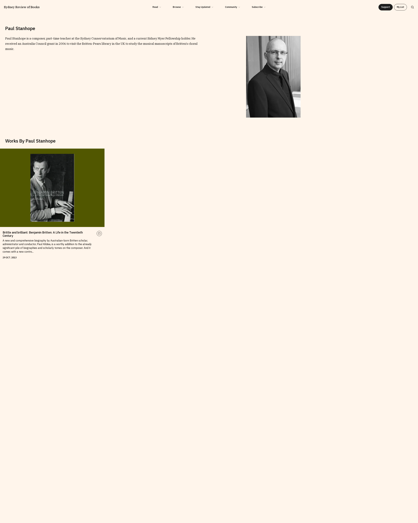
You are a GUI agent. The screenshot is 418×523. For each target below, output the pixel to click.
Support (385, 7)
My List (400, 7)
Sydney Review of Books (22, 7)
